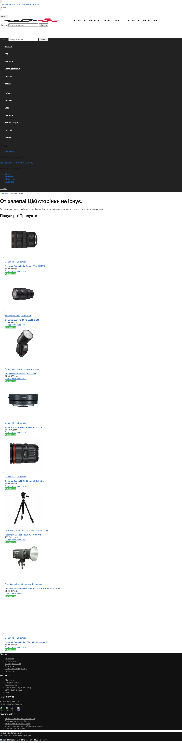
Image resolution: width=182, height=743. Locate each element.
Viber (7, 174)
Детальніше (10, 273)
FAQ (7, 692)
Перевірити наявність (15, 271)
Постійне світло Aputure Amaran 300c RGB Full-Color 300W (32, 588)
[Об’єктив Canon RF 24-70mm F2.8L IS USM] (75, 240)
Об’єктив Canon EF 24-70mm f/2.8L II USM (24, 481)
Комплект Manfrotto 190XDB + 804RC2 (23, 535)
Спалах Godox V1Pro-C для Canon (20, 373)
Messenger (10, 179)
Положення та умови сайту (18, 687)
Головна (4, 193)
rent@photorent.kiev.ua (11, 704)
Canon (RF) (10, 262)
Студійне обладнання (31, 584)
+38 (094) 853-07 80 (10, 701)
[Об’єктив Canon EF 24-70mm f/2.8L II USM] (75, 454)
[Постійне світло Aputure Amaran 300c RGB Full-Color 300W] (75, 562)
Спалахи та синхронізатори (25, 369)
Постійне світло (12, 584)
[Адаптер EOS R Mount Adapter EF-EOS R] (75, 401)
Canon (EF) (10, 476)
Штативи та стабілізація (37, 530)
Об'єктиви (21, 262)
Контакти (9, 671)
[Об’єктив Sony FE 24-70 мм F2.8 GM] (75, 293)
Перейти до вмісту (30, 4)
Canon (8, 369)
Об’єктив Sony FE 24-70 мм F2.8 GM (22, 320)
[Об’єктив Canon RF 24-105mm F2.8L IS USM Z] (75, 616)
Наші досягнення (13, 663)
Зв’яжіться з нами (13, 690)
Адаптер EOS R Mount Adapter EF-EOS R (23, 427)
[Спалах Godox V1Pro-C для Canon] (75, 347)
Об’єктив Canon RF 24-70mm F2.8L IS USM (25, 266)
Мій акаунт (10, 151)
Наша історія (11, 661)
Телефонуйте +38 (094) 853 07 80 (16, 163)
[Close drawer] (1, 9)
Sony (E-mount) (12, 315)
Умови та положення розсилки (20, 718)
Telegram (9, 176)
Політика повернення (15, 728)
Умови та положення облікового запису (24, 726)
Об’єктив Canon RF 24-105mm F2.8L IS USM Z (26, 642)
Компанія (9, 658)
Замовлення (11, 685)
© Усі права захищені (21, 735)
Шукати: (4, 25)
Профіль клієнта (13, 682)
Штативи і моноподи (15, 530)
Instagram (9, 181)
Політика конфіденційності (18, 721)
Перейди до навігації (10, 4)
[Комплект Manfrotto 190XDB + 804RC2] (75, 508)
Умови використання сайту (18, 723)
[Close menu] (1, 1)
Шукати (43, 25)
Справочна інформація (16, 668)
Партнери (9, 666)
